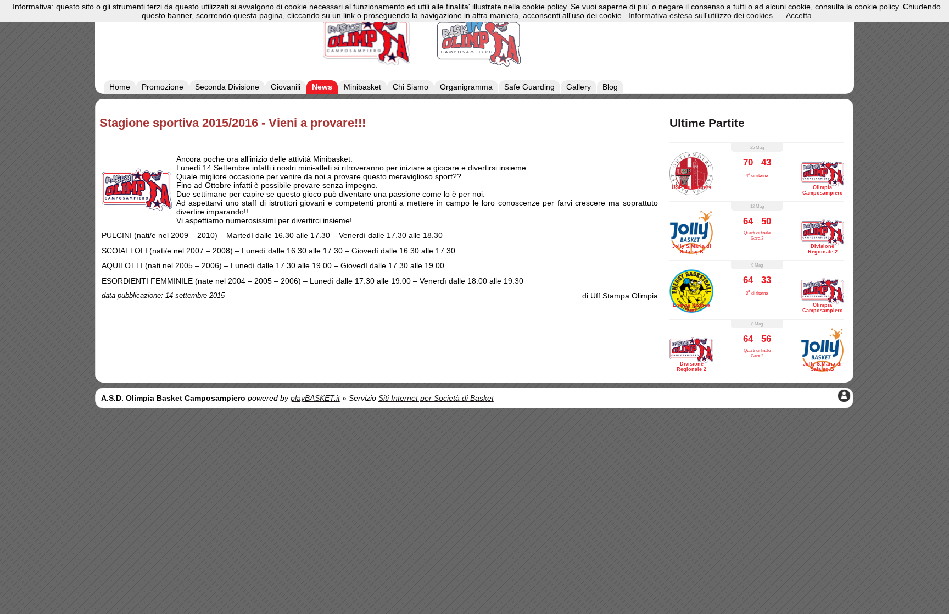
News (322, 86)
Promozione (162, 86)
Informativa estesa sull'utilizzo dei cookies (700, 15)
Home (119, 86)
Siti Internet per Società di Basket (436, 398)
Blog (610, 86)
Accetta (799, 15)
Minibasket (362, 86)
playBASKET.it (315, 398)
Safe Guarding (529, 86)
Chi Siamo (410, 86)
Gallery (578, 86)
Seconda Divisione (227, 86)
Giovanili (285, 86)
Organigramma (466, 86)
